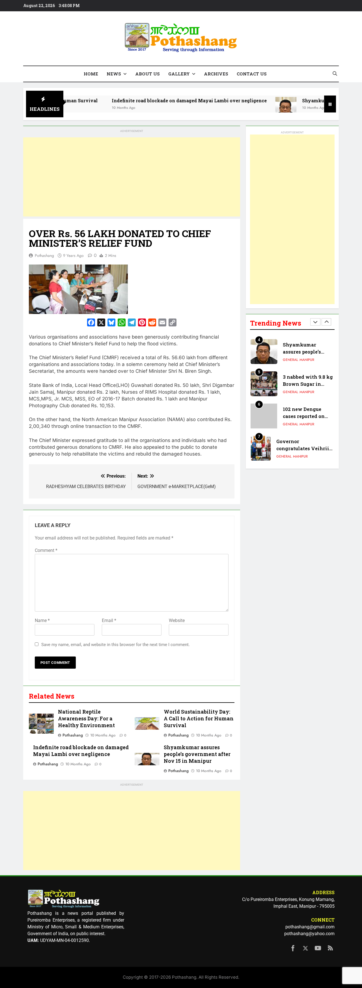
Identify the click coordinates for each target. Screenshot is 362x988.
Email (109, 620)
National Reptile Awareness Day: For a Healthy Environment (86, 718)
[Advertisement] (131, 176)
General (290, 359)
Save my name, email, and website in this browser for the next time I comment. (115, 644)
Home (91, 74)
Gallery (179, 74)
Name (42, 620)
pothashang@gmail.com (310, 926)
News (114, 74)
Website (177, 620)
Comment (46, 550)
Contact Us (252, 74)
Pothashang (44, 255)
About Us (147, 74)
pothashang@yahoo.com (309, 933)
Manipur (306, 359)
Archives (216, 74)
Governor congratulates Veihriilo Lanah (305, 448)
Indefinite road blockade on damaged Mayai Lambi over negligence (166, 100)
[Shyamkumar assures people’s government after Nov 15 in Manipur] (263, 107)
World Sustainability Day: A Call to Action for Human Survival (199, 718)
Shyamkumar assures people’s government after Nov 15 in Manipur (197, 754)
